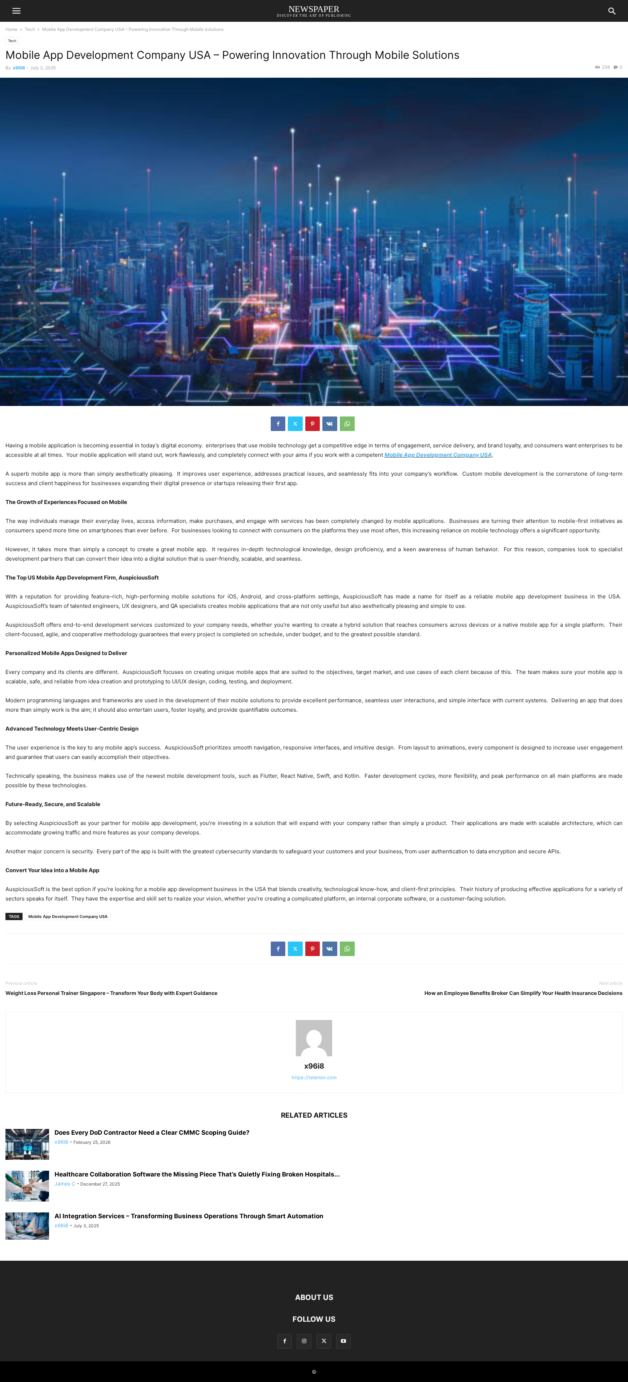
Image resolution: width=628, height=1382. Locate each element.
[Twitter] (295, 423)
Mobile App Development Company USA (438, 454)
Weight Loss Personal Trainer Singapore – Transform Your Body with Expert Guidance (111, 993)
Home (11, 29)
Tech (30, 29)
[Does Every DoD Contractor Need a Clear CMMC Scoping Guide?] (27, 1145)
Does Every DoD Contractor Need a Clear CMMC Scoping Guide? (152, 1132)
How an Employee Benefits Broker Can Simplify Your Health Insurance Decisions (523, 993)
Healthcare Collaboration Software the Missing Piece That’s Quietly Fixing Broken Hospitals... (197, 1174)
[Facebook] (278, 423)
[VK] (329, 423)
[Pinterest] (312, 423)
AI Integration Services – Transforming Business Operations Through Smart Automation (189, 1216)
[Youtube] (343, 1341)
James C (65, 1183)
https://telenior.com (314, 1077)
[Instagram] (304, 1341)
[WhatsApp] (347, 423)
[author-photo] (314, 1056)
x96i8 (19, 67)
